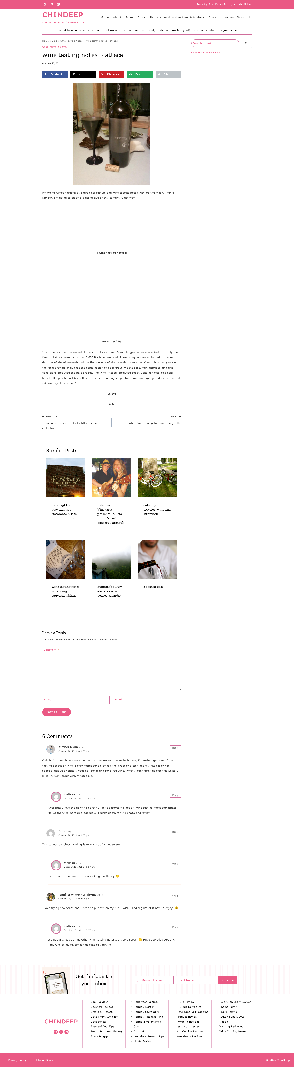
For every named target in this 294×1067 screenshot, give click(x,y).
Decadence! (98, 1021)
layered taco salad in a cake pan (78, 30)
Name (49, 699)
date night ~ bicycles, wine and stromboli (157, 509)
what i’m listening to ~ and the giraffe (155, 419)
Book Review (99, 1002)
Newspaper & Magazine (192, 1011)
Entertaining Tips (102, 1026)
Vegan (223, 1021)
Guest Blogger (100, 1036)
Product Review (186, 1016)
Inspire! (139, 1031)
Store (141, 17)
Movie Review (143, 1041)
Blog (54, 40)
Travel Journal (228, 1011)
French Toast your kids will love (233, 4)
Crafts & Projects (102, 1011)
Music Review (185, 1002)
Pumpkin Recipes (187, 1021)
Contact (214, 17)
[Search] (246, 43)
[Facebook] (45, 4)
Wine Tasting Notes (71, 40)
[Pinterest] (51, 4)
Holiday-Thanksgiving (148, 1016)
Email (120, 699)
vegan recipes (228, 30)
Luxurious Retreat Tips (149, 1036)
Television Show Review (235, 1002)
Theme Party (228, 1006)
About (117, 17)
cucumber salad (204, 30)
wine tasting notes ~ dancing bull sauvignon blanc (66, 591)
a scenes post (153, 587)
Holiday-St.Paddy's (147, 1011)
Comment (51, 649)
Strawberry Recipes (189, 1036)
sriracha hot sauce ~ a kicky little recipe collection (69, 422)
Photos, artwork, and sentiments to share (177, 17)
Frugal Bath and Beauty (107, 1031)
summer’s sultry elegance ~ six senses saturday (109, 591)
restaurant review (188, 1026)
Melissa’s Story (234, 17)
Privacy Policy (17, 1060)
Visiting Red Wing (231, 1026)
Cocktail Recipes (102, 1006)
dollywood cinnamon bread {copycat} (130, 30)
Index (129, 17)
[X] (147, 1060)
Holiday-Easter (144, 1006)
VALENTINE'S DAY (232, 1016)
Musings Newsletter (189, 1006)
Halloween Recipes (146, 1002)
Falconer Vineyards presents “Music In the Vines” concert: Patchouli (110, 514)
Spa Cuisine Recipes (189, 1031)
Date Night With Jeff (104, 1016)
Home (105, 17)
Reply (175, 747)
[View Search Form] (250, 17)
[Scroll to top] (286, 1054)
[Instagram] (58, 4)
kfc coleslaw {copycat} (175, 30)
